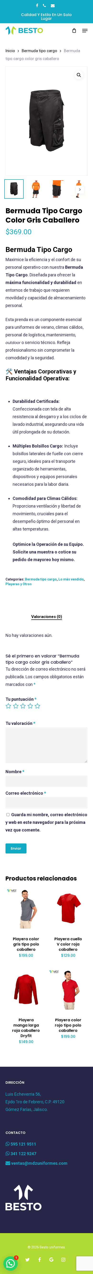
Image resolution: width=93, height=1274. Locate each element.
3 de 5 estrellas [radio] (23, 706)
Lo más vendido (71, 579)
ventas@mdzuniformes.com (38, 1163)
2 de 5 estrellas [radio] (16, 706)
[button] (85, 30)
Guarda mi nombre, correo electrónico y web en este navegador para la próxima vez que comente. (46, 822)
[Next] (80, 190)
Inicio (10, 51)
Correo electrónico (25, 793)
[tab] (46, 616)
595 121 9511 (23, 1144)
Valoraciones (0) (46, 616)
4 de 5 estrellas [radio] (30, 706)
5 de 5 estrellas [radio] (38, 706)
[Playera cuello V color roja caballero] (68, 908)
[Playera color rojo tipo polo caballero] (68, 989)
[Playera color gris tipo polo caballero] (25, 908)
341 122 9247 (23, 1153)
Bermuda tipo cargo (39, 51)
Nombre (14, 771)
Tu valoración (20, 723)
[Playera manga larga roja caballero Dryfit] (25, 989)
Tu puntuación (20, 699)
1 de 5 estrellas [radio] (8, 706)
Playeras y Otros (18, 584)
